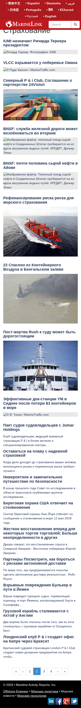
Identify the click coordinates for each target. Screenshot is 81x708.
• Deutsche (53, 3)
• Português (32, 9)
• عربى (70, 3)
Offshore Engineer (15, 691)
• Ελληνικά (65, 9)
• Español (32, 3)
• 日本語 (13, 9)
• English (49, 16)
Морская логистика (44, 691)
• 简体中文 (13, 3)
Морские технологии (31, 695)
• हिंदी (49, 9)
